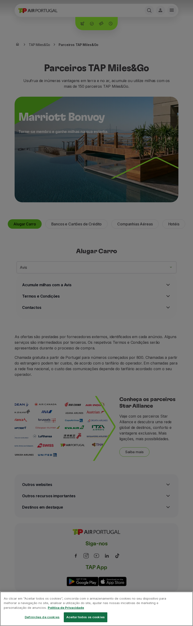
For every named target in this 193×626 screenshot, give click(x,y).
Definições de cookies (42, 617)
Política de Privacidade (66, 607)
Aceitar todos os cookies (85, 617)
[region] (96, 609)
